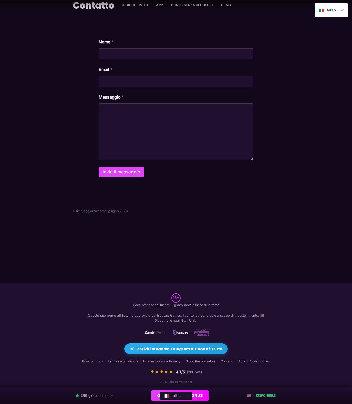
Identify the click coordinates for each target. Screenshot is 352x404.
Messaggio (111, 97)
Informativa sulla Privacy (161, 361)
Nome (106, 41)
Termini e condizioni (123, 361)
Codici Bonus (260, 361)
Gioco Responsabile (200, 361)
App (159, 5)
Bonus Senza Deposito (192, 5)
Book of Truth (92, 361)
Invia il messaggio (121, 171)
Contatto (227, 361)
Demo (226, 5)
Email (105, 69)
